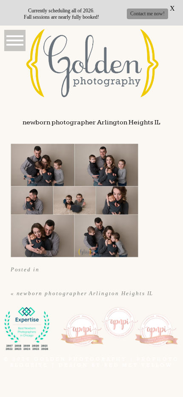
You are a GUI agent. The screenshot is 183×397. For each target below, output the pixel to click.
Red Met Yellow (138, 365)
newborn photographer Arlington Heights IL (85, 293)
